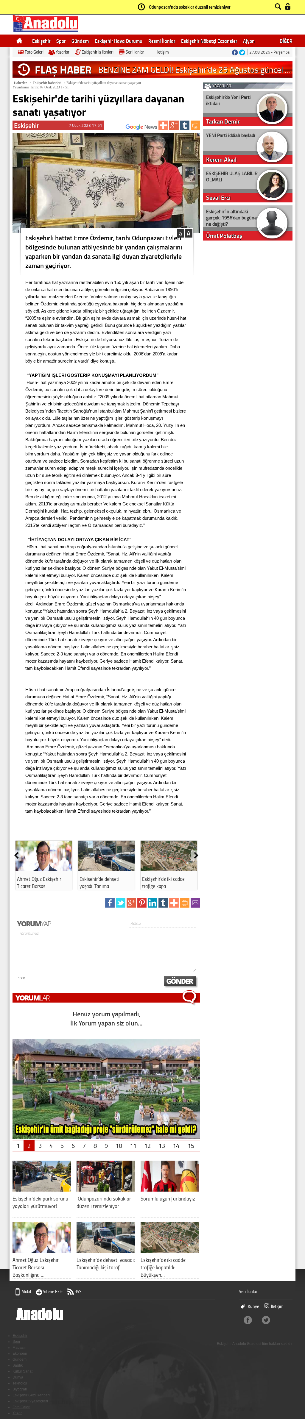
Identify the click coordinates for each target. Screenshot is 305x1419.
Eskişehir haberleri (47, 82)
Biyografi (20, 1389)
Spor (61, 40)
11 (133, 1145)
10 (119, 1145)
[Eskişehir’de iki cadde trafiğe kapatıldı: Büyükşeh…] (170, 1250)
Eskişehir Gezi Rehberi (31, 1395)
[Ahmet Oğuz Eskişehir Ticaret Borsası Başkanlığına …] (42, 1250)
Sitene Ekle (53, 1291)
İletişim (162, 52)
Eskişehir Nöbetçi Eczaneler (209, 40)
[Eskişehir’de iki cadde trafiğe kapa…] (169, 868)
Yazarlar (62, 52)
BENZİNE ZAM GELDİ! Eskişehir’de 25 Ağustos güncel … (194, 69)
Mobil (26, 1291)
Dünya (18, 1377)
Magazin (20, 1347)
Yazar (17, 1413)
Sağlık (18, 1365)
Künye (253, 1306)
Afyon (249, 40)
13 (161, 1145)
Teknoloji (20, 1383)
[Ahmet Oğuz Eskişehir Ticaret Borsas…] (43, 868)
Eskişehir (41, 40)
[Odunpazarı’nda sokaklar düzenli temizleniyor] (106, 1189)
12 (147, 1145)
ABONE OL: (116, 128)
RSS (78, 1291)
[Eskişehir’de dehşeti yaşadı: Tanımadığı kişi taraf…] (106, 1250)
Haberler (20, 82)
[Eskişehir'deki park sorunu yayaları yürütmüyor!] (42, 1189)
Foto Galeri (34, 52)
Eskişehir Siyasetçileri (30, 1401)
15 (191, 1145)
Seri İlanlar (135, 52)
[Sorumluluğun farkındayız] (170, 1189)
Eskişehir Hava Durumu (118, 40)
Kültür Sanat (22, 1371)
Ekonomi (20, 1353)
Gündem (80, 40)
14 (176, 1145)
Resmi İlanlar (161, 40)
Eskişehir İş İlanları (97, 52)
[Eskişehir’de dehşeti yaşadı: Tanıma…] (106, 868)
